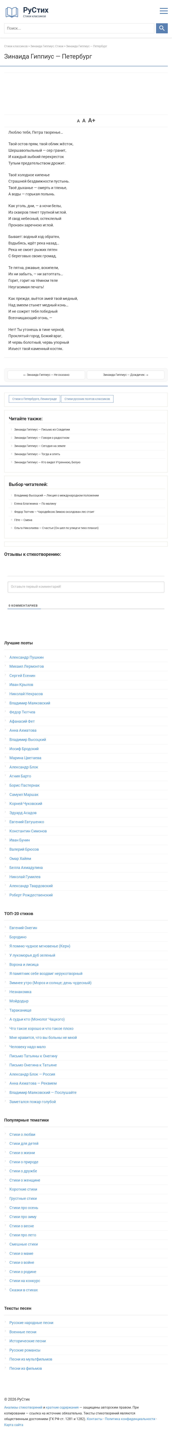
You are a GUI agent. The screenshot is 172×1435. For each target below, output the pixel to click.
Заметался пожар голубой (32, 1101)
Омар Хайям (20, 858)
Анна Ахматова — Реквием (33, 1083)
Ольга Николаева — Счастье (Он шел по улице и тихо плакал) (56, 528)
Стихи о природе (23, 1162)
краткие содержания (62, 1407)
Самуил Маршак (24, 794)
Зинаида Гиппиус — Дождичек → (125, 374)
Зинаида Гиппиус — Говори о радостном (41, 437)
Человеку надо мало (27, 1047)
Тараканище (20, 1010)
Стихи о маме (21, 1253)
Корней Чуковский (25, 803)
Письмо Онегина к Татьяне (33, 1065)
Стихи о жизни (22, 1152)
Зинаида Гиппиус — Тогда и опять (37, 454)
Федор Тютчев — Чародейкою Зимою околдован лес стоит (54, 511)
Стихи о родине (22, 1271)
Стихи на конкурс (24, 1280)
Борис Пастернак (24, 785)
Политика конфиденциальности (130, 1419)
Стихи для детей (23, 1143)
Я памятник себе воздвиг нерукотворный (45, 973)
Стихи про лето (22, 1235)
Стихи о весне (21, 1226)
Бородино (17, 937)
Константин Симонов (28, 831)
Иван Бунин (19, 840)
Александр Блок (23, 767)
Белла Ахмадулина (26, 867)
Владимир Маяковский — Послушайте (43, 1092)
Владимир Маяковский (29, 703)
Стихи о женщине (24, 1180)
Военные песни (22, 1332)
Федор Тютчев (22, 712)
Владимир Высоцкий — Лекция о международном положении (56, 495)
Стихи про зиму (22, 1216)
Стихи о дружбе (23, 1171)
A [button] (78, 120)
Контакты (94, 1419)
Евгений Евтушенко (26, 822)
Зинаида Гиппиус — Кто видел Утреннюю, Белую (47, 462)
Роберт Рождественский (31, 895)
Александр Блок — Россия (32, 1074)
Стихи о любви (22, 1134)
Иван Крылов (21, 684)
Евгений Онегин (23, 928)
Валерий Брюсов (24, 849)
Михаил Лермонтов (26, 666)
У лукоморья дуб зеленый (32, 955)
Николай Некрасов (26, 694)
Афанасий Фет (22, 721)
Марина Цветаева (25, 758)
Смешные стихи (23, 1244)
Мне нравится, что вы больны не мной (43, 1037)
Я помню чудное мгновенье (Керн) (39, 946)
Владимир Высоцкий (27, 739)
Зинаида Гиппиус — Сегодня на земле (39, 446)
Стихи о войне (21, 1262)
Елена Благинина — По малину (35, 503)
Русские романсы (24, 1350)
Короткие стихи (23, 1189)
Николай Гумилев (24, 877)
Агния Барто (20, 776)
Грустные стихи (23, 1198)
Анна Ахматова (22, 730)
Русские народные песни (31, 1322)
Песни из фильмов (25, 1368)
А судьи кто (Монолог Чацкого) (37, 1019)
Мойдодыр (19, 1001)
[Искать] (162, 28)
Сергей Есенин (22, 675)
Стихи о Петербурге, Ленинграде (34, 399)
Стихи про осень (23, 1207)
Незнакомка (20, 992)
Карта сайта (13, 1425)
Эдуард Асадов (22, 813)
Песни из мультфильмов (30, 1359)
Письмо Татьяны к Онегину (33, 1056)
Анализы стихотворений (23, 1407)
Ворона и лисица (24, 964)
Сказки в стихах (23, 1290)
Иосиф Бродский (24, 749)
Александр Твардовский (31, 886)
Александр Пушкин (26, 657)
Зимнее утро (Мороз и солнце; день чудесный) (50, 983)
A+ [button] (91, 120)
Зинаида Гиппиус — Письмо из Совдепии (42, 429)
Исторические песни (27, 1341)
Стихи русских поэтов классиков (87, 399)
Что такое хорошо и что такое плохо (41, 1028)
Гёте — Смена (23, 520)
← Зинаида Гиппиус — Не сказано (46, 374)
